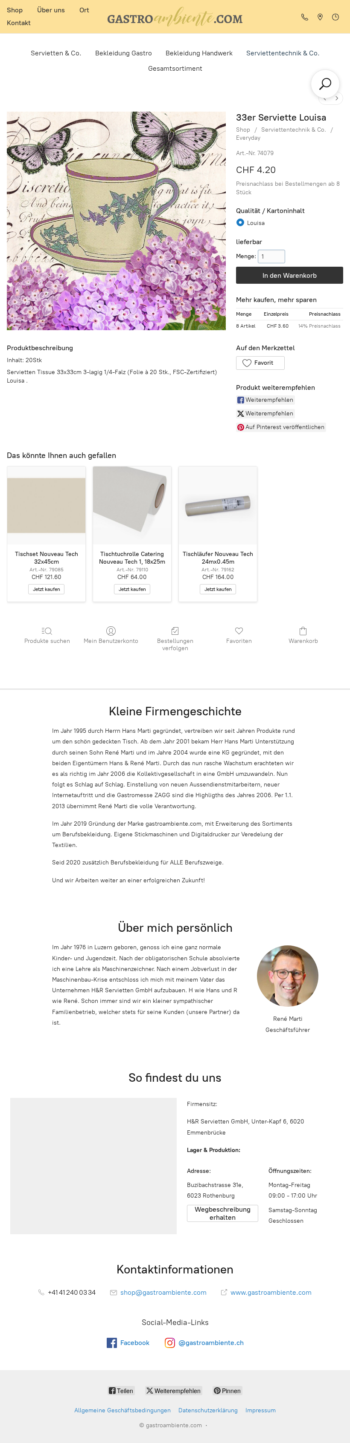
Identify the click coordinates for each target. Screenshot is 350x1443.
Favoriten (239, 641)
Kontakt (19, 23)
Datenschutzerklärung (208, 1410)
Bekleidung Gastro (123, 53)
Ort (84, 10)
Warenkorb (303, 641)
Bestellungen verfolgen (175, 644)
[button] (260, 363)
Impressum (260, 1410)
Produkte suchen (47, 641)
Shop (15, 10)
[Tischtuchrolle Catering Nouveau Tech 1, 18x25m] (132, 505)
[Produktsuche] (325, 84)
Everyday (248, 137)
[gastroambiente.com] (175, 16)
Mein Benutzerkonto (111, 641)
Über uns (51, 10)
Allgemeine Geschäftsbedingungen (122, 1410)
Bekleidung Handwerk (199, 53)
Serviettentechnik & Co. (283, 53)
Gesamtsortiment (175, 68)
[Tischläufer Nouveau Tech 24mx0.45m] (218, 505)
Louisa (256, 223)
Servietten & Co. (56, 53)
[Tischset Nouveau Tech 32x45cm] (46, 505)
